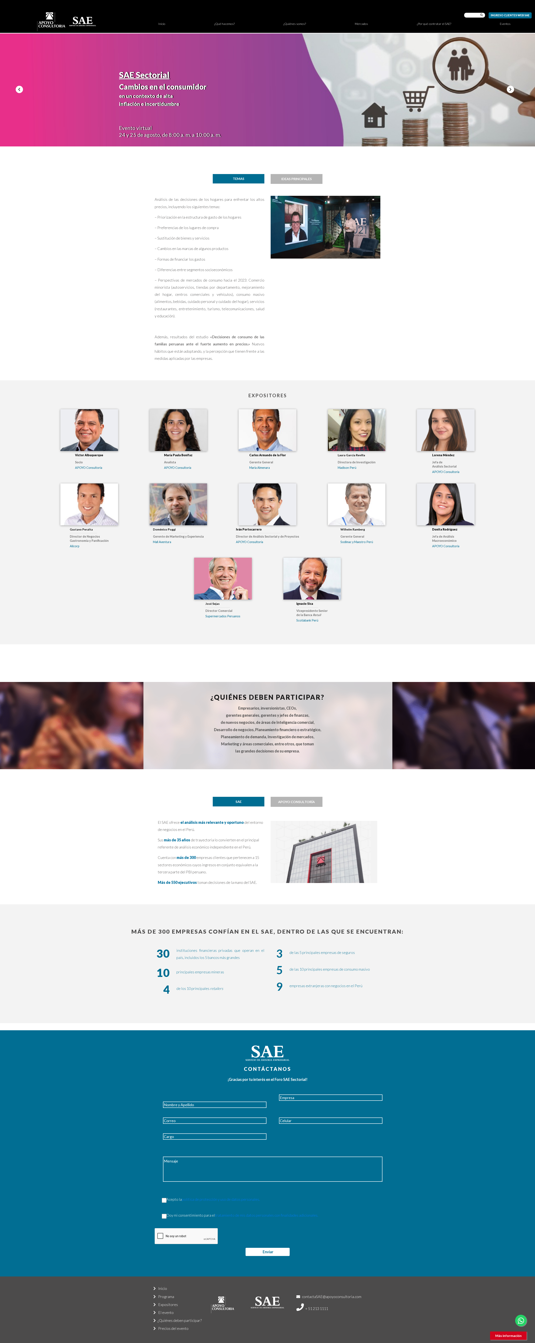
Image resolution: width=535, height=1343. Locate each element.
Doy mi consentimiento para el (242, 1215)
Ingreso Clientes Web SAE (510, 15)
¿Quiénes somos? (294, 24)
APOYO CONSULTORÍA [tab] (296, 802)
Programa (165, 1296)
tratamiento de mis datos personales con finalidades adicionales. (266, 1215)
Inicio (161, 24)
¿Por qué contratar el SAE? (434, 24)
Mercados (361, 24)
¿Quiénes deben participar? (179, 1320)
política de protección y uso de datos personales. (221, 1199)
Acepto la (213, 1199)
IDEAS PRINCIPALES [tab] (296, 179)
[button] (19, 89)
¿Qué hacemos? (224, 24)
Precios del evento (172, 1328)
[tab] (239, 178)
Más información (508, 1336)
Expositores (167, 1304)
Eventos (505, 24)
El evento (165, 1312)
